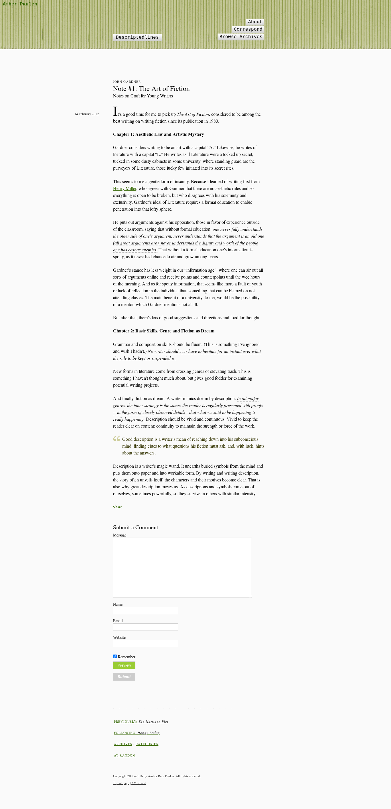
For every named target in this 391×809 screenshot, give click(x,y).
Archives (123, 744)
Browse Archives (241, 37)
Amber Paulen (20, 4)
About (255, 22)
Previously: (141, 721)
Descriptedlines (137, 37)
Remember (126, 656)
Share (117, 507)
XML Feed (138, 783)
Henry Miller (124, 188)
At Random (125, 755)
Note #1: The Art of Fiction (151, 88)
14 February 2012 (86, 113)
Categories (147, 744)
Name (118, 604)
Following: (137, 732)
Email (118, 620)
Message (120, 535)
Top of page (121, 783)
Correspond (248, 29)
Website (119, 637)
